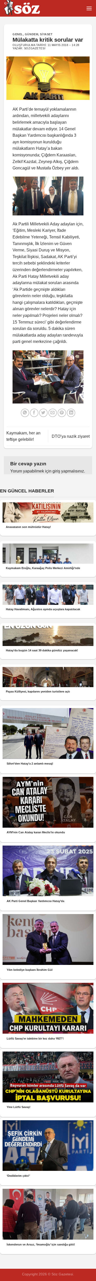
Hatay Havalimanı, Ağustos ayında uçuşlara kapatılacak (43, 609)
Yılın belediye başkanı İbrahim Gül (29, 969)
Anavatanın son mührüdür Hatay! (28, 526)
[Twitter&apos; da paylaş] (43, 413)
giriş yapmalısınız (68, 471)
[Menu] (89, 8)
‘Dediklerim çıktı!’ (18, 1175)
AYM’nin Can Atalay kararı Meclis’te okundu (36, 832)
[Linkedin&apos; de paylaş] (71, 413)
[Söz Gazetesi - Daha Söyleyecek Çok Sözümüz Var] (29, 8)
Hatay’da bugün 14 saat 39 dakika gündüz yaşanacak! (42, 650)
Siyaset (46, 34)
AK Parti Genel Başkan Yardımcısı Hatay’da (35, 901)
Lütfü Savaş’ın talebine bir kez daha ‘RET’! (35, 1038)
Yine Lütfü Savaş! (18, 1107)
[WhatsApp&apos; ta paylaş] (25, 413)
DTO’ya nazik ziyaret (71, 436)
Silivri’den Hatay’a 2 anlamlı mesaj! (30, 763)
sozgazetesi (34, 48)
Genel (18, 34)
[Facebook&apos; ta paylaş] (34, 413)
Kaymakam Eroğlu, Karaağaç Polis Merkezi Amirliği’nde (43, 568)
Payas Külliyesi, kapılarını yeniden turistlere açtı (38, 691)
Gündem (31, 34)
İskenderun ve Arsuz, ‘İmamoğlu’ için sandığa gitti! (41, 1244)
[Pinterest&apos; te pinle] (62, 413)
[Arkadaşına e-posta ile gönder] (52, 413)
